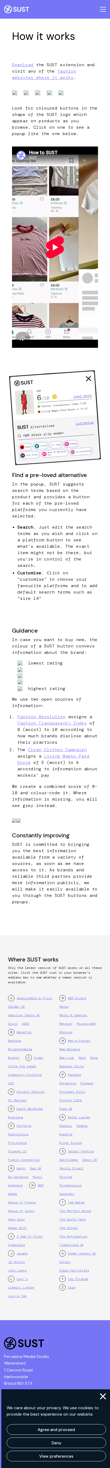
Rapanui (65, 1126)
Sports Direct (71, 1168)
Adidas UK (16, 1007)
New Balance (69, 1049)
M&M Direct (77, 998)
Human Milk (17, 1228)
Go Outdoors (18, 1177)
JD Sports (16, 1262)
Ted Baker (76, 1202)
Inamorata (16, 1245)
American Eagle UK (24, 1015)
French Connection (24, 1160)
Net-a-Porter (79, 1041)
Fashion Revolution (41, 717)
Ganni (21, 1168)
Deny (56, 1443)
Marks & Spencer (73, 1015)
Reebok (82, 1126)
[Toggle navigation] (103, 9)
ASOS (25, 1024)
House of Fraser (22, 1202)
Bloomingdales (20, 1049)
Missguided (86, 1024)
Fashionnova (18, 1134)
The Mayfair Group (75, 1211)
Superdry (66, 1194)
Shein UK (89, 1160)
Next (82, 1058)
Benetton (24, 1032)
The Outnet (68, 1228)
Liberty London (21, 1287)
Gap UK (35, 1168)
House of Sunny (21, 1211)
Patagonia (67, 1083)
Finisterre (17, 1143)
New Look (66, 1058)
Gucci (37, 1177)
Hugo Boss (16, 1219)
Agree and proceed (56, 1429)
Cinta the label (22, 1066)
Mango (64, 1007)
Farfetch (24, 1126)
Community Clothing (25, 1075)
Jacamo (22, 1253)
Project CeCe (70, 1100)
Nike (94, 1058)
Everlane (15, 1117)
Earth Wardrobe (30, 1109)
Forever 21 (17, 1151)
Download (22, 65)
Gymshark (15, 1185)
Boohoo (13, 1058)
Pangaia (74, 1075)
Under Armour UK (82, 1253)
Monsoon (65, 1032)
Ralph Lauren (79, 1117)
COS (11, 1083)
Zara (71, 1287)
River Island (70, 1143)
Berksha (14, 1041)
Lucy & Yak (17, 1296)
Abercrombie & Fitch (34, 998)
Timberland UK (71, 1245)
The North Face (72, 1219)
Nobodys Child (71, 1066)
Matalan (65, 1024)
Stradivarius (70, 1185)
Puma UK (65, 1109)
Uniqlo (64, 1262)
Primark (86, 1083)
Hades (12, 1194)
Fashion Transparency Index (52, 723)
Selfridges (68, 1160)
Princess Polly (72, 1092)
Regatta (65, 1134)
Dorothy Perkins (31, 1092)
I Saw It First (30, 1236)
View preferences (56, 1456)
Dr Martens (17, 1100)
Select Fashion (81, 1151)
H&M (40, 1185)
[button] (103, 1396)
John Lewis (17, 1270)
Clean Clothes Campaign (57, 749)
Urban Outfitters (74, 1270)
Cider (38, 1058)
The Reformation (73, 1236)
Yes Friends (78, 1279)
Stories (65, 1177)
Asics (12, 1024)
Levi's (22, 1279)
